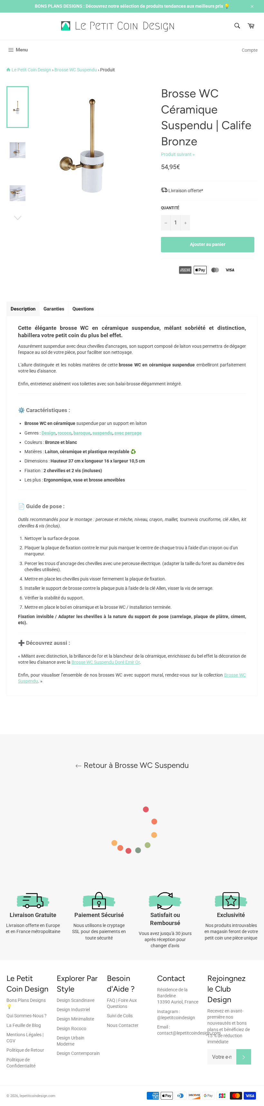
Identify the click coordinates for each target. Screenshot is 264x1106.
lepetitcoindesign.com (37, 1096)
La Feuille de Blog (23, 1025)
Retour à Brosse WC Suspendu (135, 765)
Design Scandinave (75, 1000)
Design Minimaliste (75, 1018)
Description (23, 309)
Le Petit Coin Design (31, 69)
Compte (250, 50)
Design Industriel (73, 1009)
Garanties (53, 309)
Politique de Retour (25, 1050)
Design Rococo (71, 1028)
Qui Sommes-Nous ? (26, 1015)
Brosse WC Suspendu (75, 69)
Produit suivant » (178, 154)
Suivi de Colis (120, 1015)
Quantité (170, 208)
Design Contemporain (78, 1053)
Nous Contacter (122, 1025)
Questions (83, 309)
